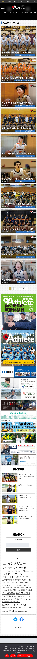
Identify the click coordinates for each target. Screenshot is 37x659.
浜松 (9, 2)
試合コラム (23, 607)
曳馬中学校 (6, 587)
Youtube (4, 564)
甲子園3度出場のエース (8, 599)
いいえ (13, 656)
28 (23, 289)
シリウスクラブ (6, 571)
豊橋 (21, 2)
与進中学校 (17, 580)
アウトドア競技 (13, 13)
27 (20, 289)
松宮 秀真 (28, 588)
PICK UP (4, 13)
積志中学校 (19, 599)
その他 (30, 13)
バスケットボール (12, 574)
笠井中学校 (27, 599)
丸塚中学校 (26, 579)
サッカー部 (19, 567)
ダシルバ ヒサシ (30, 571)
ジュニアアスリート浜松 (18, 571)
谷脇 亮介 (31, 607)
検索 (18, 550)
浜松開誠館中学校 (9, 596)
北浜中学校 (6, 582)
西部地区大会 (15, 607)
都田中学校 (5, 611)
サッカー (7, 567)
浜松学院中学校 (26, 590)
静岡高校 (25, 611)
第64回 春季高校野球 (7, 602)
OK (7, 656)
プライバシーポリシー (25, 656)
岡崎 (28, 2)
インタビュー (17, 563)
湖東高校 (20, 596)
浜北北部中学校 (14, 590)
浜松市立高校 (23, 593)
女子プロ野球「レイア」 (9, 585)
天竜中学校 (24, 582)
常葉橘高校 (19, 585)
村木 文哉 (13, 588)
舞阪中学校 (6, 607)
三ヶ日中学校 (24, 577)
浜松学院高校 (8, 593)
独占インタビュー (28, 596)
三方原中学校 (7, 580)
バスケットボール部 (10, 577)
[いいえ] (34, 651)
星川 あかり (26, 585)
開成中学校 (19, 611)
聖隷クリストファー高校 (14, 604)
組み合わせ (16, 602)
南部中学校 (15, 583)
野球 (11, 611)
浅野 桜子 (4, 590)
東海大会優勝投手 (21, 588)
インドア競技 (23, 13)
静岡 (3, 2)
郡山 (15, 2)
